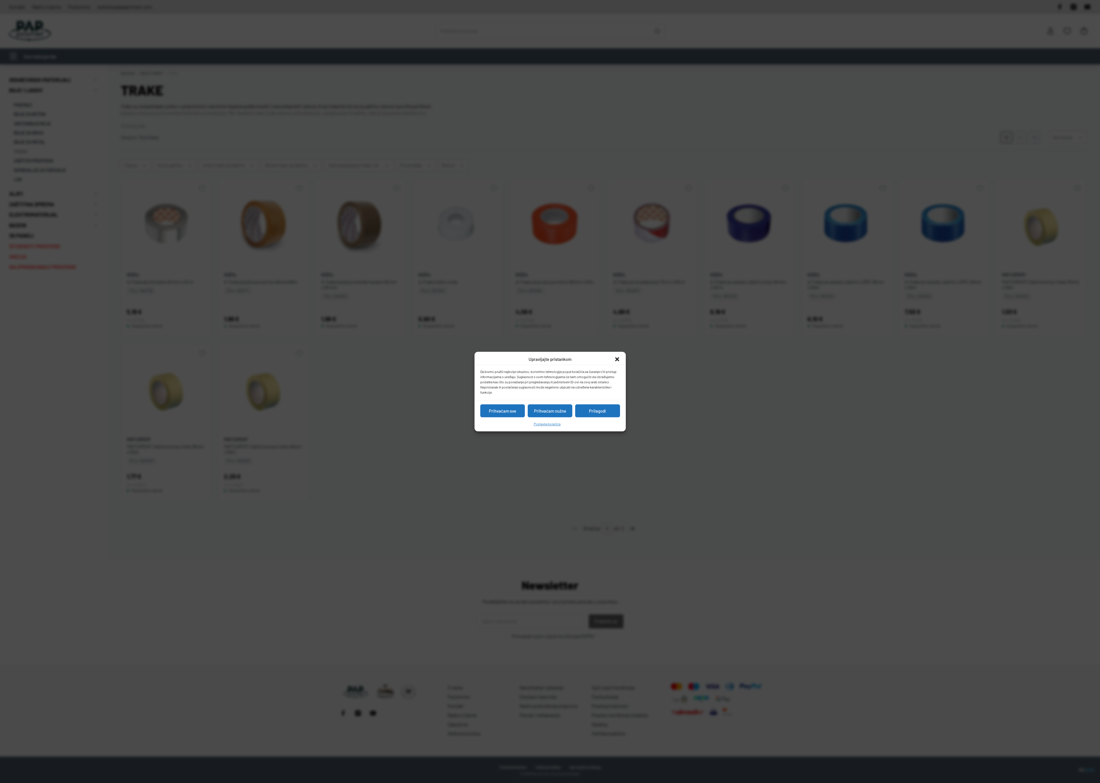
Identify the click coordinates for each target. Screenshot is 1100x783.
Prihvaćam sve (502, 410)
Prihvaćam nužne (550, 410)
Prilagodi (597, 410)
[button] (617, 359)
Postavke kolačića (547, 424)
